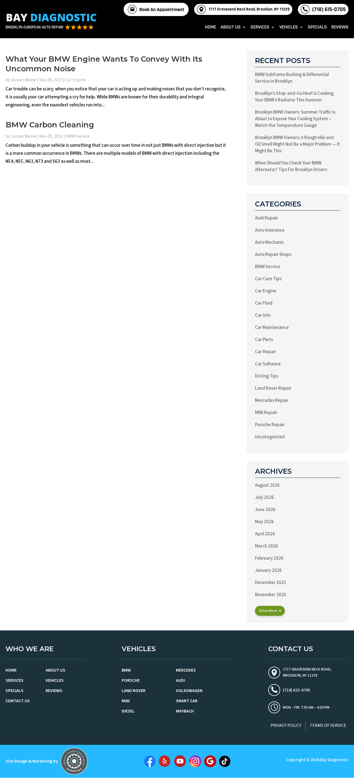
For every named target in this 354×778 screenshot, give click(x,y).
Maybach (185, 711)
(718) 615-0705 (329, 9)
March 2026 (266, 546)
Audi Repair (266, 218)
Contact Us (18, 701)
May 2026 (264, 521)
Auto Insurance (270, 230)
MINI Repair (266, 412)
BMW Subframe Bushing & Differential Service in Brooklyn (292, 78)
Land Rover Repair (273, 388)
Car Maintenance (272, 327)
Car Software (268, 364)
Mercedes (186, 670)
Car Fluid (263, 303)
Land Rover (133, 691)
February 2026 (269, 558)
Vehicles (288, 27)
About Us (230, 27)
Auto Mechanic (269, 242)
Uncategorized (270, 437)
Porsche (131, 680)
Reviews (339, 27)
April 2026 (265, 534)
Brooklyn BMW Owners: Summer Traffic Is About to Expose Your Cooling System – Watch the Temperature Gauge (295, 119)
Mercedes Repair (271, 400)
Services (260, 27)
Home (210, 27)
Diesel (128, 711)
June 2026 (265, 509)
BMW (126, 670)
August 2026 (267, 485)
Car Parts (264, 339)
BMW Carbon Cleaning (50, 124)
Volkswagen (189, 691)
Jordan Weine (23, 80)
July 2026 (264, 497)
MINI (126, 701)
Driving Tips (266, 376)
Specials (317, 27)
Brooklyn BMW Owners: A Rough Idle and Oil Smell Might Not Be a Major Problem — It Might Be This (297, 144)
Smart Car (186, 701)
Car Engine (75, 80)
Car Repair (265, 352)
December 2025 (270, 582)
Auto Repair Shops (273, 254)
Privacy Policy (285, 725)
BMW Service (78, 136)
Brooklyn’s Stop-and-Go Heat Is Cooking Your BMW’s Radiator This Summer (294, 96)
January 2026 (268, 570)
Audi (180, 680)
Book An (161, 9)
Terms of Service (328, 725)
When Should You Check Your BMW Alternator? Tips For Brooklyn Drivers (291, 166)
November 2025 (270, 594)
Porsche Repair (270, 424)
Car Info (262, 315)
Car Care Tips (268, 279)
